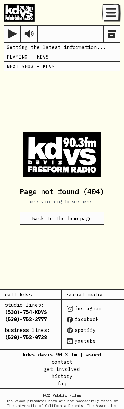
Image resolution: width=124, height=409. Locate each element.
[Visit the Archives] (112, 34)
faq (62, 383)
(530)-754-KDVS (26, 312)
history (62, 376)
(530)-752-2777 (26, 319)
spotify (85, 330)
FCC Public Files (62, 395)
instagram (88, 308)
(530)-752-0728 (26, 337)
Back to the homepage (62, 218)
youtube (85, 341)
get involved (62, 369)
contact (62, 362)
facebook (87, 319)
